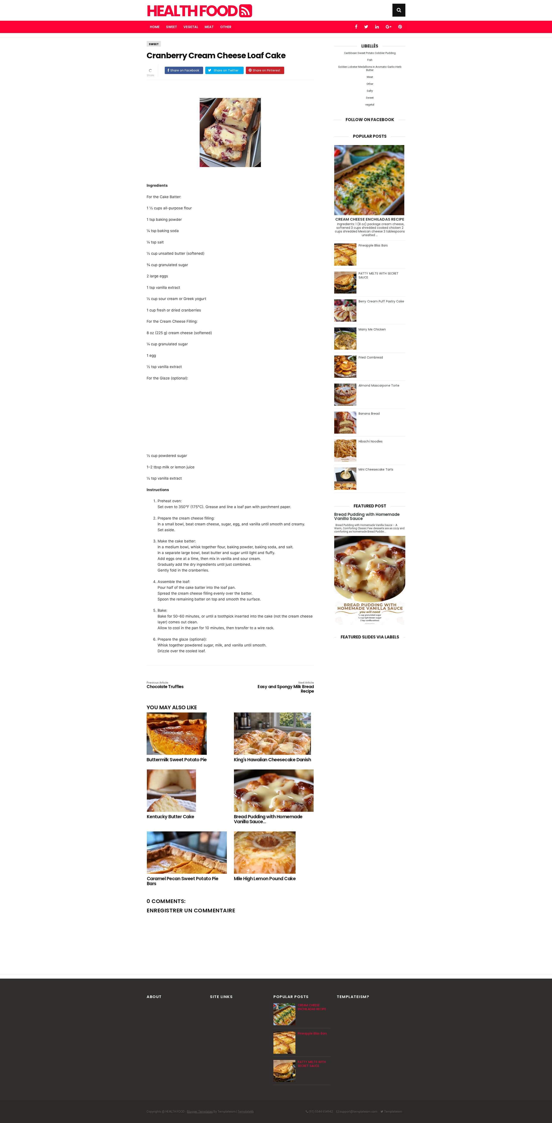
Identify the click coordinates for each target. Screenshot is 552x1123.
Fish (369, 60)
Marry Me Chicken (372, 329)
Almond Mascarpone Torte (379, 385)
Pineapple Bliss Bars (373, 245)
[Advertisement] (232, 417)
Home (155, 27)
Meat (209, 27)
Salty (370, 90)
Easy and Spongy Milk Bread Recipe (286, 687)
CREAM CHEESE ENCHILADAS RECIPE (370, 219)
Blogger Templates (200, 1111)
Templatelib (246, 1111)
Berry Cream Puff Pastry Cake (381, 301)
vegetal (369, 104)
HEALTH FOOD (193, 11)
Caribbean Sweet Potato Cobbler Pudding (370, 53)
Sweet (171, 27)
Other (225, 27)
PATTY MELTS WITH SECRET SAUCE (378, 275)
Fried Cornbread (371, 357)
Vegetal (190, 27)
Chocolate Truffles (165, 685)
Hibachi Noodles (371, 441)
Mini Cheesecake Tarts (376, 469)
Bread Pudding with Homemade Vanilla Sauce (367, 516)
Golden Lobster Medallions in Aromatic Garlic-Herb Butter (369, 68)
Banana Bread (369, 413)
